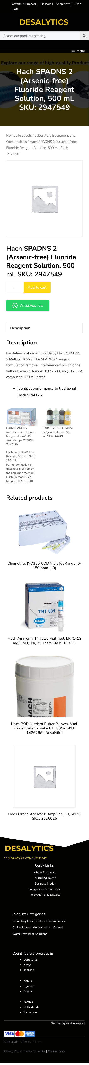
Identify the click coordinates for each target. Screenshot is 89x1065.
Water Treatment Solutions (29, 934)
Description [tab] (20, 328)
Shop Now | (64, 4)
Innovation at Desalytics (45, 895)
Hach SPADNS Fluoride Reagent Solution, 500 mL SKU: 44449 (57, 432)
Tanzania (29, 970)
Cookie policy (56, 1051)
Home (10, 135)
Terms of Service (34, 1051)
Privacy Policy (13, 1051)
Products (25, 135)
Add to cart (37, 287)
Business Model (45, 884)
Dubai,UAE (30, 960)
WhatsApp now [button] (31, 305)
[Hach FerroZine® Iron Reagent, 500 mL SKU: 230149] (24, 466)
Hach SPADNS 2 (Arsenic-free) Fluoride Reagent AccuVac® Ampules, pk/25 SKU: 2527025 (20, 436)
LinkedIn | (47, 4)
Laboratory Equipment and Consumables (38, 921)
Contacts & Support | (24, 4)
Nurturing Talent (45, 878)
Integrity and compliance (45, 889)
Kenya (27, 965)
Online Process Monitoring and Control (37, 927)
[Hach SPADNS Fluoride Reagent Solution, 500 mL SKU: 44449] (58, 417)
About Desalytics (45, 872)
